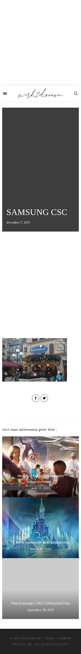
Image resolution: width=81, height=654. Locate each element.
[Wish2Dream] (40, 93)
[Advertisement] (40, 43)
